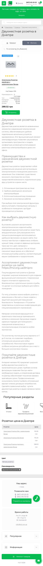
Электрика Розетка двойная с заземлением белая (10, 82)
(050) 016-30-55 (31, 4)
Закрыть (21, 15)
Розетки (17, 27)
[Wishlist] (18, 56)
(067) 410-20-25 (31, 2)
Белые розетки (8, 462)
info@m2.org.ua (21, 524)
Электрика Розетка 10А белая (14, 438)
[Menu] (4, 3)
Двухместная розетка (10, 470)
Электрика (8, 27)
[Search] (4, 22)
